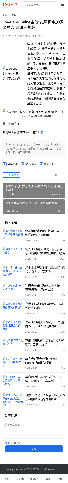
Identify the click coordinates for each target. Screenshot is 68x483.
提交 (34, 448)
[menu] (62, 4)
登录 (40, 132)
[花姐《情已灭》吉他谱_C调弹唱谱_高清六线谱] (13, 345)
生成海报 (13, 174)
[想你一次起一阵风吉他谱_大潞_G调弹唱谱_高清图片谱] (13, 399)
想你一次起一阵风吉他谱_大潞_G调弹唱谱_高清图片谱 (45, 397)
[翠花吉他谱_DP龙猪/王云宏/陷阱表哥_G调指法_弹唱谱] (13, 326)
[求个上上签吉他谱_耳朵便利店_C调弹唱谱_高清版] (13, 272)
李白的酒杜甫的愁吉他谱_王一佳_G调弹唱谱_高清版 (45, 379)
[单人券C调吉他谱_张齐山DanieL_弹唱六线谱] (13, 363)
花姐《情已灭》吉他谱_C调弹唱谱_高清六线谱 (44, 342)
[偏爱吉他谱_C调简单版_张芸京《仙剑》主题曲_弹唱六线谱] (13, 253)
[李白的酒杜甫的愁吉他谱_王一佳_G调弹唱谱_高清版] (13, 381)
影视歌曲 (49, 164)
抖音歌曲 (31, 164)
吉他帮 (27, 469)
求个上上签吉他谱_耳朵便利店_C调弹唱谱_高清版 (45, 269)
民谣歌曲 (12, 164)
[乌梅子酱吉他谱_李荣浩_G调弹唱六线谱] (13, 308)
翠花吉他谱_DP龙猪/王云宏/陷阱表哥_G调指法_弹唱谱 (45, 324)
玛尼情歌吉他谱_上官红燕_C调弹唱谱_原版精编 (44, 233)
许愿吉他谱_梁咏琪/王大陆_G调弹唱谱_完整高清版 (44, 288)
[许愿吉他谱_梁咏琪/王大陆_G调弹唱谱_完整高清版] (13, 290)
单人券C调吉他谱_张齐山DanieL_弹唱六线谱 (41, 361)
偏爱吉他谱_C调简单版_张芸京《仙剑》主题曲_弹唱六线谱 (45, 251)
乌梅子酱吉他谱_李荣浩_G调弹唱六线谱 (44, 306)
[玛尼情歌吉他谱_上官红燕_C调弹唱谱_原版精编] (13, 235)
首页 (5, 15)
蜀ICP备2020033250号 (50, 469)
